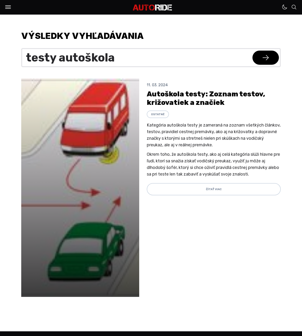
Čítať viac (214, 189)
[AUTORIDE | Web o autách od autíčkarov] (152, 7)
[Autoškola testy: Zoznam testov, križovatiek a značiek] (80, 187)
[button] (8, 7)
